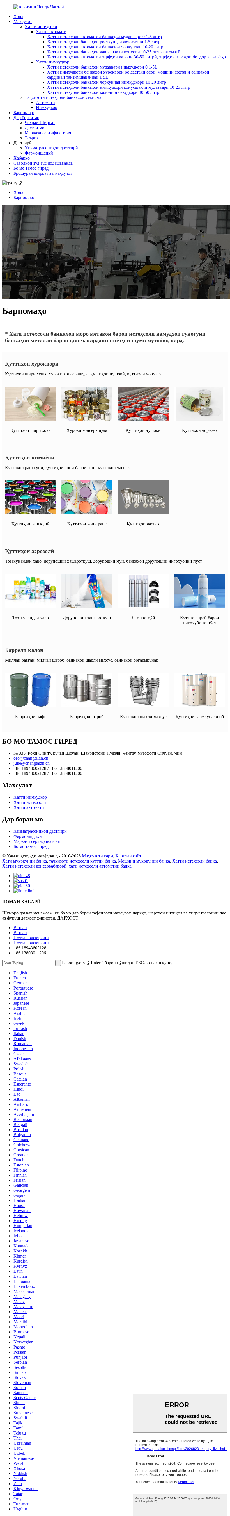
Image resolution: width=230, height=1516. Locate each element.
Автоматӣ (45, 102)
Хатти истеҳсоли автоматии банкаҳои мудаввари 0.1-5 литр (104, 36)
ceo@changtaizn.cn (30, 758)
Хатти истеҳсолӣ (41, 26)
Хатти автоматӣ (51, 31)
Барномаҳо (23, 112)
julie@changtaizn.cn (31, 763)
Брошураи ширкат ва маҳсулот (42, 173)
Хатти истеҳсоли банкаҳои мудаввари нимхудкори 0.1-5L (102, 67)
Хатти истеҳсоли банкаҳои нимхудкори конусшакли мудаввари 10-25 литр (118, 87)
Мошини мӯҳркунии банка (144, 861)
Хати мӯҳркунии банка (24, 861)
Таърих (32, 137)
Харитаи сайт (128, 856)
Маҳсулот (22, 21)
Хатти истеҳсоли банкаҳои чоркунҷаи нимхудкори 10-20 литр (106, 82)
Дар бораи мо (26, 117)
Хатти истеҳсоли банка (194, 861)
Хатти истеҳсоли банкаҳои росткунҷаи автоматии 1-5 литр (103, 41)
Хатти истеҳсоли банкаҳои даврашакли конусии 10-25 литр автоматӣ (113, 51)
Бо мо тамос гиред (31, 168)
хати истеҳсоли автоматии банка (100, 866)
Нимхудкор (46, 107)
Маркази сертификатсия (48, 132)
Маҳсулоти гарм (97, 856)
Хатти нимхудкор (52, 62)
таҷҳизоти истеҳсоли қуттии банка (82, 861)
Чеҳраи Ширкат (40, 122)
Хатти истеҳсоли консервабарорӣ (34, 866)
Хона (18, 16)
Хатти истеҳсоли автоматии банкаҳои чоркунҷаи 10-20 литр (105, 46)
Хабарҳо (21, 158)
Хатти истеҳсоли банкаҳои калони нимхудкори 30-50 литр (103, 92)
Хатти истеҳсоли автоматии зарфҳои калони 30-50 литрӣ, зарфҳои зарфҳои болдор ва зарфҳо (136, 57)
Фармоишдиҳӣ (39, 153)
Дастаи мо (34, 127)
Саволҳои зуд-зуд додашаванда (43, 163)
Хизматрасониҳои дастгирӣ (51, 148)
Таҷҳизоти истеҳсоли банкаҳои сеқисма (63, 97)
